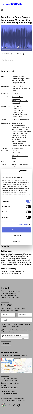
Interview (24, 137)
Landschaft (16, 137)
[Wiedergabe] (2, 47)
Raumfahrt (16, 133)
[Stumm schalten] (21, 47)
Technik (15, 129)
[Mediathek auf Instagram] (13, 405)
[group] (16, 60)
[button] (27, 47)
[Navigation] (30, 4)
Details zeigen (23, 224)
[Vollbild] (30, 47)
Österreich (16, 152)
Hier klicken (16, 337)
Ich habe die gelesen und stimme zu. (17, 331)
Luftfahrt (24, 133)
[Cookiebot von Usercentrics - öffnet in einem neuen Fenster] (19, 171)
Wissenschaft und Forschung (21, 254)
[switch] (28, 206)
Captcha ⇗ (24, 338)
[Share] (18, 47)
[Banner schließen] (30, 171)
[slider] (16, 50)
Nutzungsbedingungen (9, 378)
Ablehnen (16, 241)
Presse (3, 385)
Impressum (5, 376)
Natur (21, 129)
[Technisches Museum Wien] (9, 393)
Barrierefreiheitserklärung (10, 383)
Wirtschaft (24, 127)
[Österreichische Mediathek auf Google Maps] (16, 365)
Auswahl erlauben (16, 235)
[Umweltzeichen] (3, 405)
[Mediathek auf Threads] (18, 405)
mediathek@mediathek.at (10, 297)
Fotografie (15, 135)
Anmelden (6, 343)
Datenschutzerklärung (9, 380)
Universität (16, 139)
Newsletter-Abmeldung (9, 388)
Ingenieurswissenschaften (21, 131)
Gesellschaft (16, 123)
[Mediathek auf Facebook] (9, 405)
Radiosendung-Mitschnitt (21, 145)
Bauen (23, 135)
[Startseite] (11, 4)
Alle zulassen (16, 230)
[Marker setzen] (24, 47)
